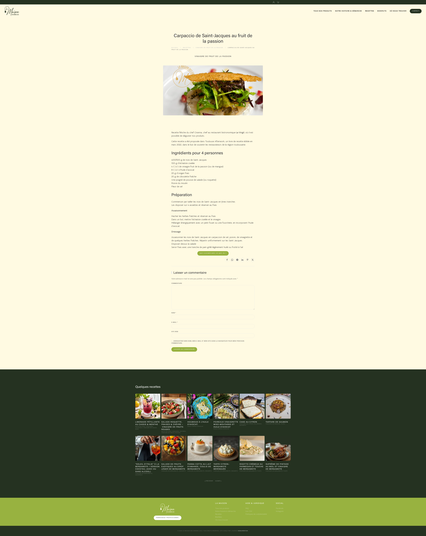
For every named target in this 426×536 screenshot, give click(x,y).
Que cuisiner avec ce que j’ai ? (213, 253)
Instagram (280, 511)
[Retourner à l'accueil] (12, 11)
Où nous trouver (398, 11)
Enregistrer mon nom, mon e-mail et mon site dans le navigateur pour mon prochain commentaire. (207, 342)
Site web (174, 331)
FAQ (247, 508)
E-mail (174, 322)
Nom (173, 313)
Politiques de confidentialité (256, 514)
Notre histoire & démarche (348, 11)
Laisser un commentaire (184, 349)
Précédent (209, 481)
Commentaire (176, 283)
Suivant (217, 481)
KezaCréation (243, 530)
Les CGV (249, 511)
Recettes (369, 11)
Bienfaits (382, 11)
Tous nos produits (323, 11)
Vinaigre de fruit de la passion (213, 56)
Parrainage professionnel (167, 517)
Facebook (279, 508)
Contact (415, 11)
